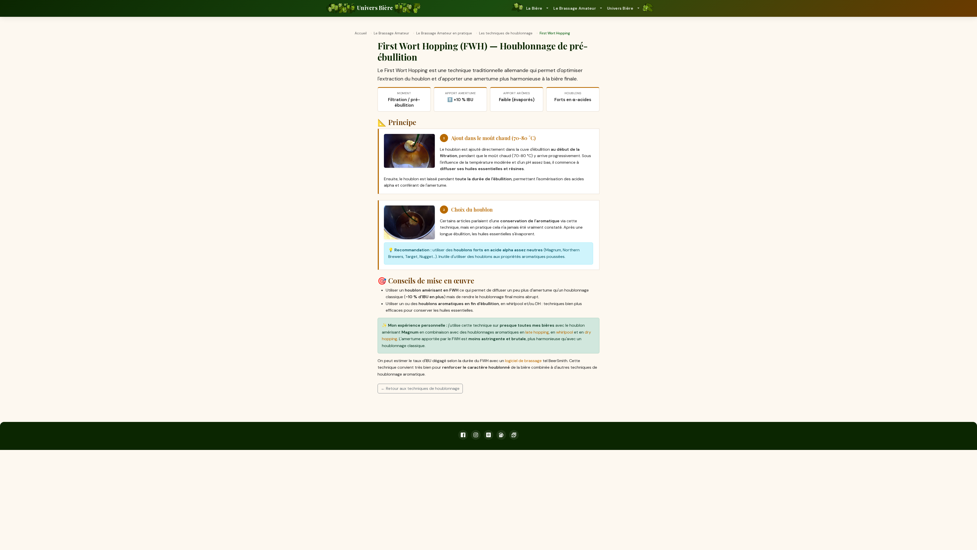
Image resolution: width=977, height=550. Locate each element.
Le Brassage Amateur (391, 33)
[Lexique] (501, 435)
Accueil (361, 33)
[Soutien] (514, 435)
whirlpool (564, 332)
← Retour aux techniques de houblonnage (420, 388)
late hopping (537, 332)
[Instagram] (476, 435)
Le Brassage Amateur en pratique (444, 33)
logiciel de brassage (523, 360)
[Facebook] (463, 435)
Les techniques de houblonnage (506, 33)
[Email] (488, 435)
